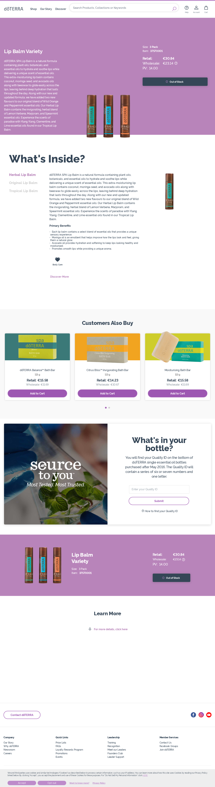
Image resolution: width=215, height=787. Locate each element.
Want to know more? (79, 783)
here (145, 775)
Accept (22, 783)
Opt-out (52, 783)
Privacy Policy (99, 783)
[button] (106, 408)
